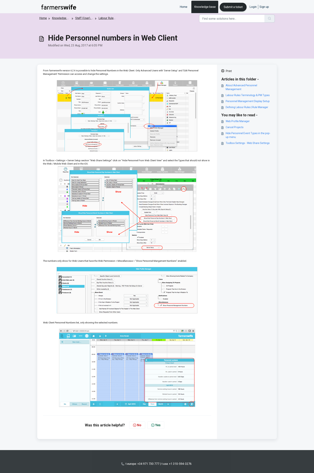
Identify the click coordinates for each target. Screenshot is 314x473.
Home (183, 7)
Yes (157, 425)
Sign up (264, 7)
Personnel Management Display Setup (248, 101)
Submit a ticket (233, 7)
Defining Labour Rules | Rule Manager (247, 107)
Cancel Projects (234, 127)
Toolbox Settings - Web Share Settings (248, 143)
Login (253, 7)
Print (229, 71)
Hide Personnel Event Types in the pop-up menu (248, 135)
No (139, 425)
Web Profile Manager (238, 121)
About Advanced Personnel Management (241, 87)
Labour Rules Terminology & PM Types (248, 95)
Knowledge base (205, 7)
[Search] (269, 19)
